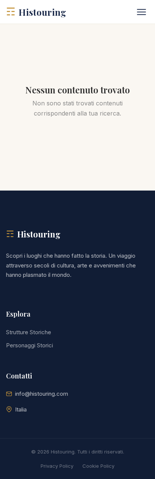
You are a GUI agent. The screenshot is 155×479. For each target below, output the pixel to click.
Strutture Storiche (28, 332)
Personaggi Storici (29, 345)
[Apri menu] (141, 12)
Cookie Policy (98, 466)
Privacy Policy (57, 466)
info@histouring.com (41, 393)
